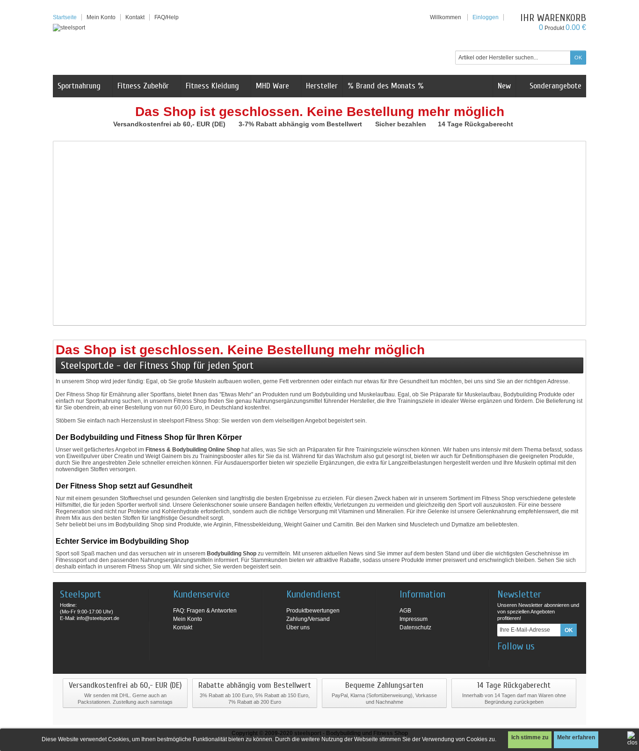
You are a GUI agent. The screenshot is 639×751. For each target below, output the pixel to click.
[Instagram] (519, 660)
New (504, 86)
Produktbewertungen (313, 610)
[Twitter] (534, 660)
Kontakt (182, 627)
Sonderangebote (554, 86)
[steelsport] (69, 27)
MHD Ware (272, 86)
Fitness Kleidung (212, 86)
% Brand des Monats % (386, 86)
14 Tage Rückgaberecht (476, 124)
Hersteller (322, 86)
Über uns (298, 627)
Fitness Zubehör (143, 86)
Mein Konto (101, 17)
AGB (405, 610)
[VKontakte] (550, 660)
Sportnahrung (79, 86)
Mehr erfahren (576, 737)
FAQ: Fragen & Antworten (205, 610)
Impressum (413, 619)
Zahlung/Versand (308, 619)
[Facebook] (503, 660)
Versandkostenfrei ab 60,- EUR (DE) (170, 124)
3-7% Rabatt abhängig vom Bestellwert (301, 124)
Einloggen (485, 17)
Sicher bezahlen (401, 124)
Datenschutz (415, 627)
